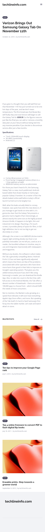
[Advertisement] (22, 79)
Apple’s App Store (9, 298)
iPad (13, 120)
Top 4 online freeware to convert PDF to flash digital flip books (22, 426)
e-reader (14, 275)
